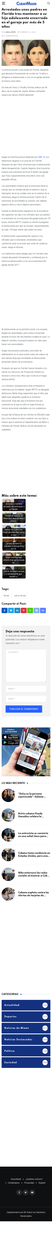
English (42, 1187)
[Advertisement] (26, 130)
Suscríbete (16, 1183)
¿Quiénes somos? (34, 1183)
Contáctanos (14, 1187)
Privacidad (29, 1187)
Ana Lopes (11, 36)
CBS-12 (41, 161)
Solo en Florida (20, 600)
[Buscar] (48, 3)
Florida (6, 600)
